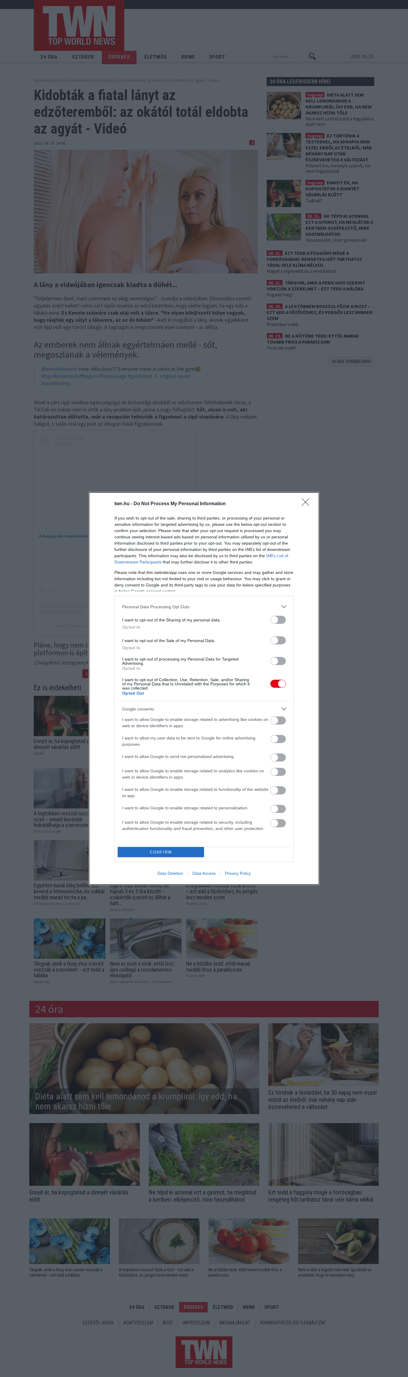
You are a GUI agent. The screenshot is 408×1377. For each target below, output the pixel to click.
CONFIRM (161, 852)
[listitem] (204, 607)
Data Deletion (170, 873)
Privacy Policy (238, 873)
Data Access (204, 873)
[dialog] (204, 688)
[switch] (278, 620)
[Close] (307, 504)
